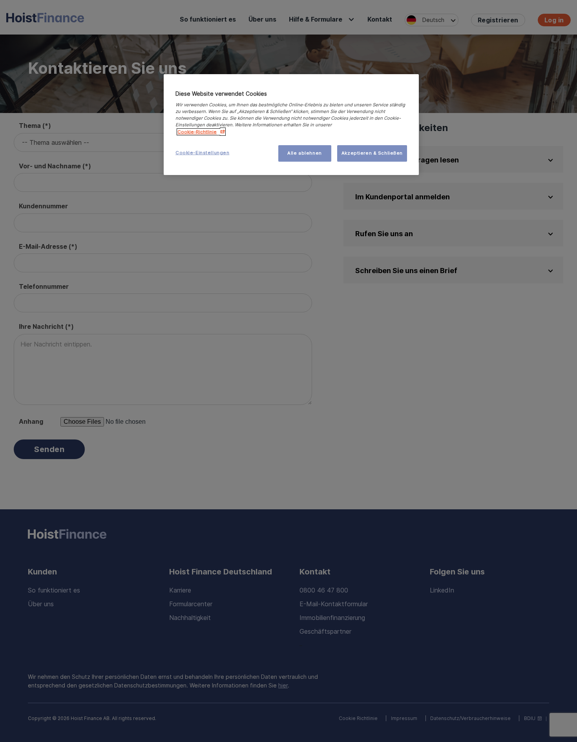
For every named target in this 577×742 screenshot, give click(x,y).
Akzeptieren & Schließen (372, 153)
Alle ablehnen (304, 153)
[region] (291, 124)
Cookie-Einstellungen (202, 152)
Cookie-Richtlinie (197, 132)
